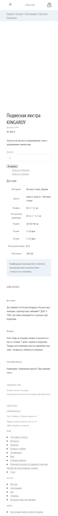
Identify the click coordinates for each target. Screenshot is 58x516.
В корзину (12, 166)
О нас (12, 472)
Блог (12, 456)
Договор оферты (18, 460)
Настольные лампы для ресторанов (26, 511)
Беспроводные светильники (23, 499)
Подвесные (12, 17)
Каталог (19, 13)
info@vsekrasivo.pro (14, 411)
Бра (12, 492)
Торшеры (14, 495)
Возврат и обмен (18, 448)
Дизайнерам (16, 452)
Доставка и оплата (19, 437)
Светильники (31, 13)
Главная (10, 13)
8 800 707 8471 (13, 286)
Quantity (10, 152)
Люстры (42, 13)
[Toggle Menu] (5, 5)
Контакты (14, 441)
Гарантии (14, 444)
